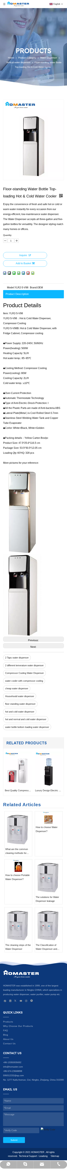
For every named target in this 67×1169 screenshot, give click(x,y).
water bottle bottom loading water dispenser (27, 727)
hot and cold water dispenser (19, 711)
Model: (10, 287)
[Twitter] (16, 1001)
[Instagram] (26, 1001)
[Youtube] (21, 1001)
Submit (14, 1140)
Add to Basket (23, 263)
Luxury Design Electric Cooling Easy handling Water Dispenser (48, 790)
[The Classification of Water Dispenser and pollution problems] (48, 924)
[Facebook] (5, 1001)
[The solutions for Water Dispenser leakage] (48, 876)
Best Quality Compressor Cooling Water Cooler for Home (18, 790)
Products (8, 1021)
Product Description (17, 294)
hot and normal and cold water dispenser (25, 719)
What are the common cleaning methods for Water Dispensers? (16, 851)
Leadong (43, 1156)
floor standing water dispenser (20, 704)
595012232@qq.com (13, 1075)
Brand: (33, 287)
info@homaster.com (13, 1066)
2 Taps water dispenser (17, 657)
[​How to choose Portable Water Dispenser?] (18, 865)
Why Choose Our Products (18, 1026)
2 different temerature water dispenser (24, 665)
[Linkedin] (10, 1001)
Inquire (23, 255)
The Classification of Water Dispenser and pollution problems (46, 947)
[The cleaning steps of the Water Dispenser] (18, 924)
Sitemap (55, 1156)
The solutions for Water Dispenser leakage (47, 899)
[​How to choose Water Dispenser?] (48, 817)
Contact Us (9, 1043)
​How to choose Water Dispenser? (46, 829)
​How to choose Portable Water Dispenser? (17, 877)
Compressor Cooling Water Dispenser (24, 673)
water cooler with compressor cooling (24, 680)
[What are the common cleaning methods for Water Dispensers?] (18, 828)
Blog (5, 1035)
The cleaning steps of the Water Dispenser (18, 947)
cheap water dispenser (16, 688)
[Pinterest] (32, 1001)
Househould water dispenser (19, 696)
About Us (8, 1039)
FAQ (5, 1030)
